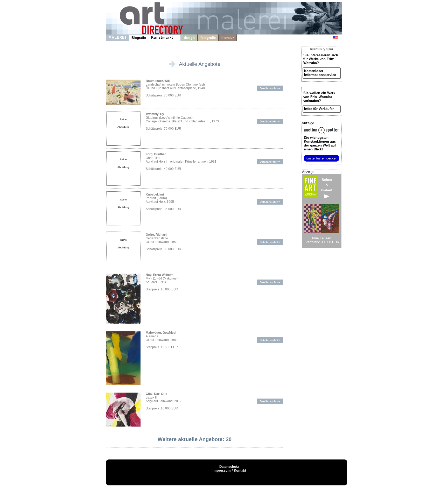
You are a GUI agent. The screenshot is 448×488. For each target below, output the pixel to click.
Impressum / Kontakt (229, 470)
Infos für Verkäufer (319, 109)
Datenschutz (229, 467)
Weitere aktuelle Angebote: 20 (195, 439)
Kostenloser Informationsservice (320, 73)
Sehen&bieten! (326, 185)
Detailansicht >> (270, 88)
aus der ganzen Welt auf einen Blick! (320, 143)
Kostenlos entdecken (321, 158)
